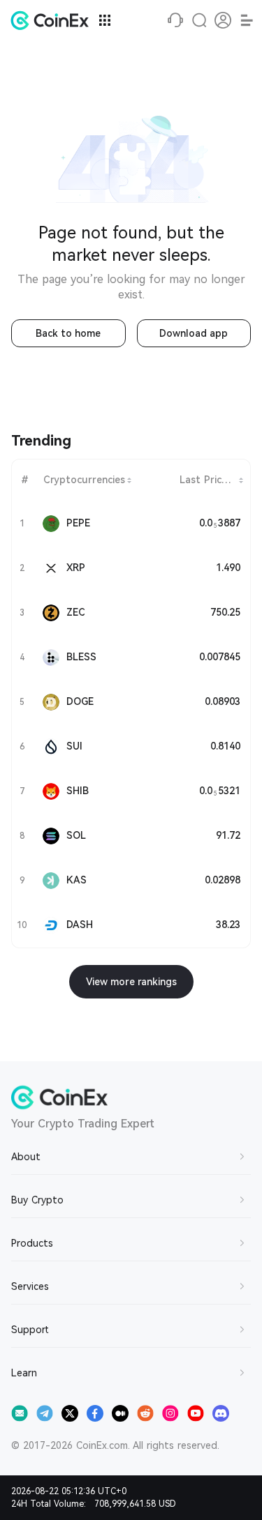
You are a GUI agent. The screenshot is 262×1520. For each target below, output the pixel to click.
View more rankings (131, 981)
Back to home (68, 333)
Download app (193, 333)
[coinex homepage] (53, 20)
